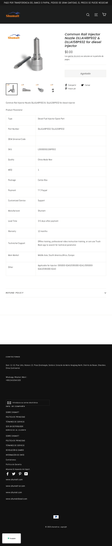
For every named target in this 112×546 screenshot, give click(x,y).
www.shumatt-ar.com (15, 485)
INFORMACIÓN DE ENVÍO (15, 455)
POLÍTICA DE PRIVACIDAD (15, 417)
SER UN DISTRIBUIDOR (14, 426)
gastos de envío (74, 56)
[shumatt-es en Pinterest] (20, 474)
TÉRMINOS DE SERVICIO (15, 421)
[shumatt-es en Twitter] (13, 474)
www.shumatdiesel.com (16, 498)
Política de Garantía (14, 464)
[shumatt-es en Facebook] (7, 474)
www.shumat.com (14, 492)
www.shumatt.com (14, 479)
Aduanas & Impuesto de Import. (18, 469)
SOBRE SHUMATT (12, 412)
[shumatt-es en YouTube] (26, 474)
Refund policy (14, 293)
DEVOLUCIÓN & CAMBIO (15, 450)
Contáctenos (11, 459)
